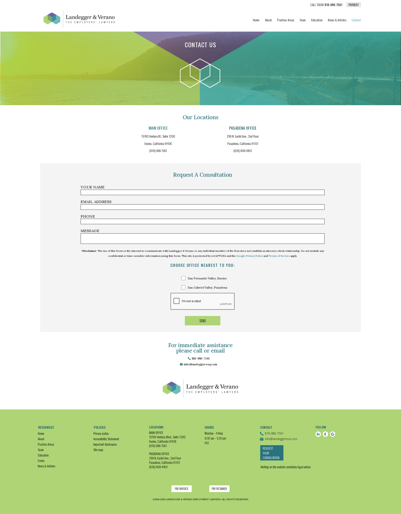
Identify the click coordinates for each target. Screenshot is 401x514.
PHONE (88, 216)
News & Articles (337, 20)
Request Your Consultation (271, 453)
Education (317, 20)
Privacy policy (101, 433)
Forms (41, 460)
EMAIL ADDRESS (96, 201)
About (268, 20)
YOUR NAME (92, 187)
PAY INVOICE (181, 488)
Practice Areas (285, 20)
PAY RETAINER (219, 488)
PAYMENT (354, 4)
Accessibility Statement (106, 438)
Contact (356, 20)
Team (302, 20)
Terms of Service (279, 255)
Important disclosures (105, 444)
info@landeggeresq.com (200, 364)
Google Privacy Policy (249, 255)
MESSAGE (90, 230)
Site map (98, 449)
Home (256, 20)
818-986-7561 (326, 5)
